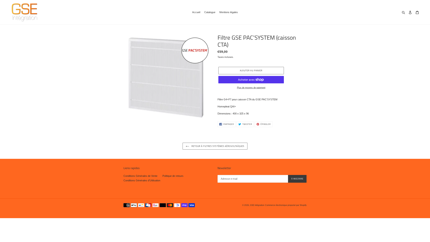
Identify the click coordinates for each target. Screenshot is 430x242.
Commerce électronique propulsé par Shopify (286, 205)
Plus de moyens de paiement (251, 87)
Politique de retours (172, 175)
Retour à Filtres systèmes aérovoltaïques (217, 146)
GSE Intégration (257, 205)
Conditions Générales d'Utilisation (141, 180)
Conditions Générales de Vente (140, 175)
